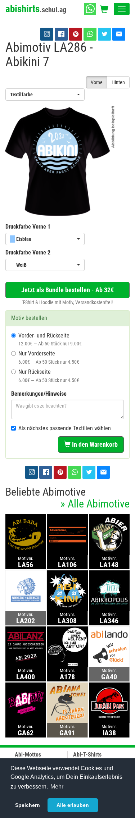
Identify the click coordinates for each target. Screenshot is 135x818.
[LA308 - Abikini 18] (67, 590)
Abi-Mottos (28, 754)
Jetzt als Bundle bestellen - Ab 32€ (67, 290)
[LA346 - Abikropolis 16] (109, 590)
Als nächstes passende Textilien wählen (64, 428)
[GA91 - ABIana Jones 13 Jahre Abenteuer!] (67, 702)
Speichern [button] (27, 805)
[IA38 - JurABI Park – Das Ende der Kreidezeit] (109, 702)
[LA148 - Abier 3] (109, 534)
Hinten (118, 82)
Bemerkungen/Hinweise (39, 393)
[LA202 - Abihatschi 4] (25, 590)
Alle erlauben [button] (73, 805)
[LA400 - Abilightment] (25, 646)
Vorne (97, 82)
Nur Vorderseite (48, 357)
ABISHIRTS (35, 9)
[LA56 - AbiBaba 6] (25, 534)
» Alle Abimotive (95, 504)
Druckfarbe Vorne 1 (27, 226)
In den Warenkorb (94, 444)
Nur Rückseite (48, 375)
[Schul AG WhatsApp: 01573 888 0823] (90, 9)
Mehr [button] (56, 786)
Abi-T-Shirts (87, 754)
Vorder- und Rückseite (50, 339)
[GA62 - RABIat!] (25, 702)
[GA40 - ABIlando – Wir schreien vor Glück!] (109, 646)
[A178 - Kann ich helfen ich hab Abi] (67, 646)
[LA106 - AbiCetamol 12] (67, 534)
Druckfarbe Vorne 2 (27, 252)
